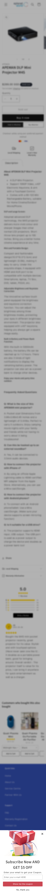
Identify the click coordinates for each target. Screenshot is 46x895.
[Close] (42, 834)
